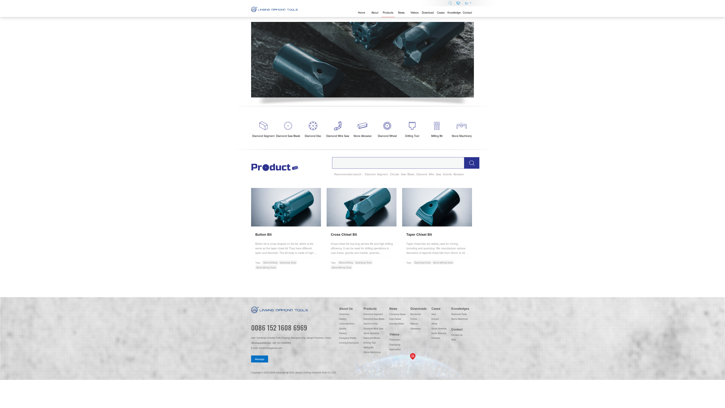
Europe (435, 318)
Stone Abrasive (371, 333)
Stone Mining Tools (266, 267)
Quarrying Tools (288, 262)
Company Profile (347, 337)
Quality (342, 328)
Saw (403, 174)
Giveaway (415, 328)
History (342, 318)
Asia (433, 314)
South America (439, 328)
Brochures (415, 314)
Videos (414, 12)
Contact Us (457, 334)
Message (259, 359)
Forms (413, 318)
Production (394, 339)
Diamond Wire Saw (373, 328)
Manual (414, 323)
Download (428, 12)
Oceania (435, 337)
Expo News (395, 318)
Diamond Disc (370, 323)
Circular (394, 174)
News (401, 12)
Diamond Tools (459, 314)
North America (438, 333)
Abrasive (458, 174)
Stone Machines (459, 318)
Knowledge (454, 12)
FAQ (453, 339)
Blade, (411, 174)
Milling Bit (368, 347)
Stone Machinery (372, 352)
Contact (467, 12)
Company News (397, 314)
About (374, 12)
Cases (441, 12)
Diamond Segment (373, 314)
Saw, (438, 174)
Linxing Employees (349, 342)
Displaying (394, 344)
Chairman (344, 314)
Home (361, 12)
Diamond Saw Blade (374, 318)
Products (388, 12)
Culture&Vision (347, 323)
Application (395, 349)
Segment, (383, 174)
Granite (447, 174)
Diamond (370, 174)
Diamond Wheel (371, 337)
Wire (431, 174)
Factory (343, 333)
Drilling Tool (369, 342)
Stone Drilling (270, 262)
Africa (434, 323)
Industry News (396, 323)
